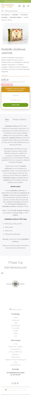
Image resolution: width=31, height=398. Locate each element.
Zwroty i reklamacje (15, 352)
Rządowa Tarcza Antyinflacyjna (15, 359)
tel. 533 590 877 (15, 375)
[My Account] (19, 6)
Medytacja (15, 320)
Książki (15, 331)
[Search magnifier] (2, 11)
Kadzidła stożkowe (15, 138)
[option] (15, 33)
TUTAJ (26, 206)
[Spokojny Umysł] (4, 6)
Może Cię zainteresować (15, 265)
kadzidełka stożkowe (9, 206)
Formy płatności (15, 349)
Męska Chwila (15, 278)
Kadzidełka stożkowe (12, 126)
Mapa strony (15, 357)
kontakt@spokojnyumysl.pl (15, 372)
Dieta (15, 317)
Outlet (16, 362)
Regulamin (15, 354)
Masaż (15, 333)
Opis (7, 119)
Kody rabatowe (15, 365)
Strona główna (5, 15)
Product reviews (19, 119)
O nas (15, 344)
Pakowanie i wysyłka (15, 346)
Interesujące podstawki (15, 204)
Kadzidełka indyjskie (15, 17)
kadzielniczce (7, 180)
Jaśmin (21, 153)
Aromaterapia (15, 325)
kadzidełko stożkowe (17, 190)
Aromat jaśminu (9, 149)
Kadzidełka (15, 15)
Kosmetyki (15, 328)
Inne (15, 336)
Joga (15, 323)
